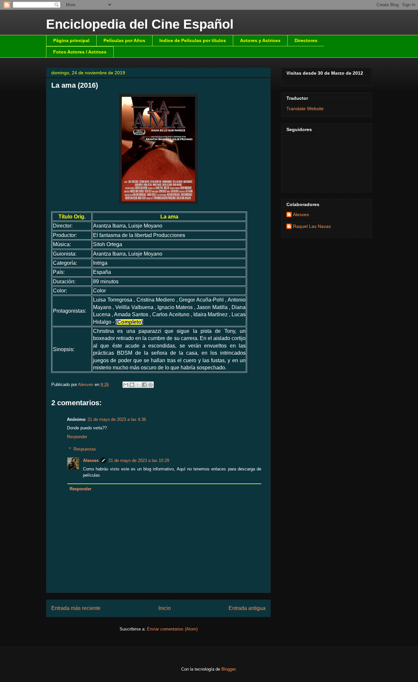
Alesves (91, 460)
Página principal (71, 40)
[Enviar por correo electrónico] (125, 384)
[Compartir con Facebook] (144, 384)
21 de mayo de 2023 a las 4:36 (117, 419)
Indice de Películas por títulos (192, 40)
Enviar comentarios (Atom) (172, 629)
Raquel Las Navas (312, 226)
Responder (77, 436)
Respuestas (84, 449)
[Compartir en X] (138, 384)
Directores (306, 40)
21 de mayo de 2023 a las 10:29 (138, 460)
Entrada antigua (247, 608)
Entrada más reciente (76, 608)
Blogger (228, 669)
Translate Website (305, 108)
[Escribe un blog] (132, 384)
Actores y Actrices (260, 40)
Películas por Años (124, 40)
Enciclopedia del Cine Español (139, 24)
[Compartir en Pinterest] (150, 384)
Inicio (164, 608)
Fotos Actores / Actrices (79, 51)
